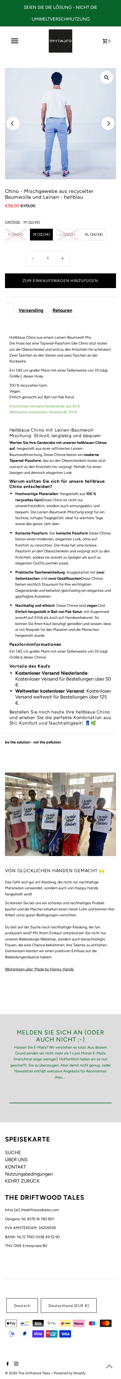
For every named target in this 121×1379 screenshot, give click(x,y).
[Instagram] (15, 1364)
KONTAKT (15, 1167)
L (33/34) (67, 234)
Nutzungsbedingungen (29, 1174)
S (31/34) (15, 234)
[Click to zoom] (106, 77)
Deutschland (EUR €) (68, 1305)
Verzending (31, 310)
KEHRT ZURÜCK (22, 1181)
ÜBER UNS (16, 1159)
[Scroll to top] (109, 1367)
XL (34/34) (94, 234)
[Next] (108, 123)
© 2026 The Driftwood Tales (28, 1373)
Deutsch (22, 1305)
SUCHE (13, 1152)
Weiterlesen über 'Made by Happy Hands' (39, 969)
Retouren (62, 310)
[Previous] (12, 123)
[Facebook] (7, 1364)
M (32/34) (41, 234)
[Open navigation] (15, 41)
